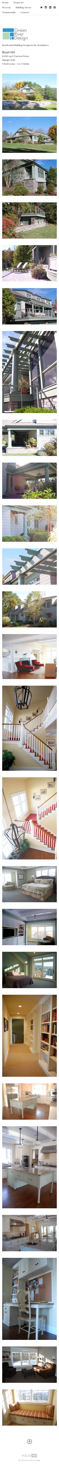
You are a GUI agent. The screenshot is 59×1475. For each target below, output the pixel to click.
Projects (18, 2)
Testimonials (9, 12)
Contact (25, 12)
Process (6, 7)
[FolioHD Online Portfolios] (29, 1456)
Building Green (23, 7)
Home (5, 2)
